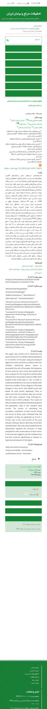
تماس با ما (36, 94)
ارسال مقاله (35, 79)
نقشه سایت (35, 683)
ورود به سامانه (22, 3)
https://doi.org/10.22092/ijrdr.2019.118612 (23, 168)
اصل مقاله (31, 494)
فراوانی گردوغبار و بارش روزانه (31, 269)
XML (34, 489)
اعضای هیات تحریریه (32, 673)
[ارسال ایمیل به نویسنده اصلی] (27, 120)
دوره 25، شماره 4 (34, 470)
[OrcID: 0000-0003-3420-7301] (18, 123)
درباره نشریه (34, 670)
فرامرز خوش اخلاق (17, 120)
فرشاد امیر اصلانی (24, 127)
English (34, 3)
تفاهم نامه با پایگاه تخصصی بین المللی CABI (24, 700)
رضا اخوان (22, 124)
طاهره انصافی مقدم (35, 120)
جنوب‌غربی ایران (27, 266)
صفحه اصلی (38, 26)
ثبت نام (10, 3)
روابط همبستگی (14, 269)
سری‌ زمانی (38, 272)
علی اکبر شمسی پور (35, 124)
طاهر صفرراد (37, 127)
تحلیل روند (38, 266)
